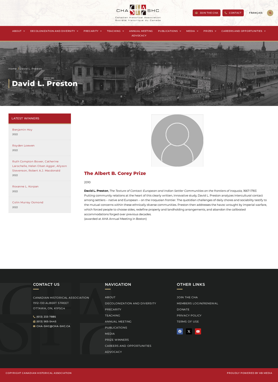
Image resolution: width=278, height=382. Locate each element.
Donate (183, 309)
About (17, 31)
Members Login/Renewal (197, 303)
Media (190, 31)
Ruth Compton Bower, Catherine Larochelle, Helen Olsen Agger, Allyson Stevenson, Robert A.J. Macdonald (39, 166)
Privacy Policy (189, 315)
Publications (168, 31)
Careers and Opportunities (241, 31)
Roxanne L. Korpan (25, 186)
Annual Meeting (141, 31)
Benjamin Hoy (22, 129)
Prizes (208, 31)
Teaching (114, 31)
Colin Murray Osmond (27, 202)
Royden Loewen (23, 145)
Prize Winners (117, 339)
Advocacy (139, 35)
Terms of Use (188, 321)
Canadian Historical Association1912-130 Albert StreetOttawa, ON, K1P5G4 (61, 303)
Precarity (91, 31)
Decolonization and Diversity (52, 31)
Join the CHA (187, 297)
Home (13, 68)
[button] (270, 13)
